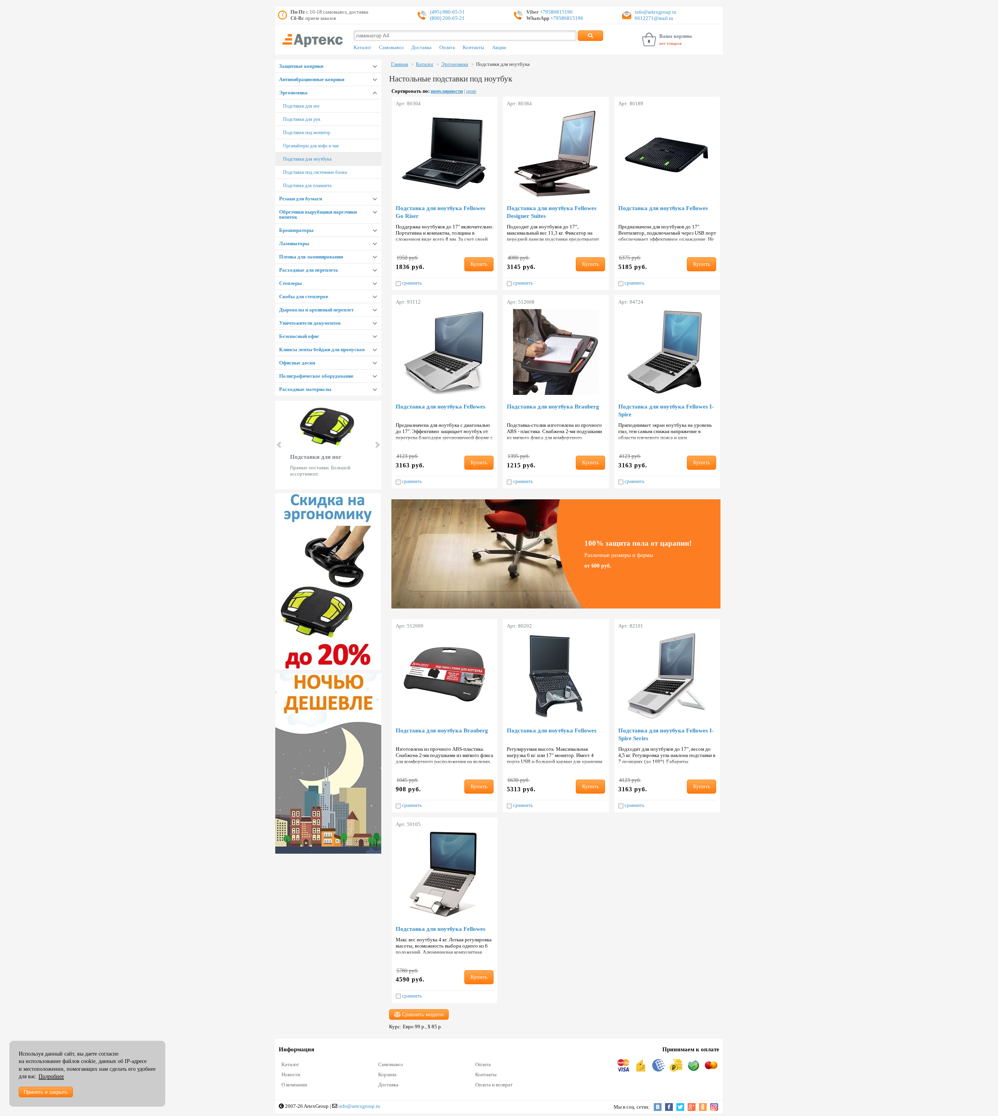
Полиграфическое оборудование (316, 376)
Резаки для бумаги (300, 199)
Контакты (473, 47)
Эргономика (293, 93)
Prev (279, 445)
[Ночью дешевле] (328, 764)
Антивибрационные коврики (311, 79)
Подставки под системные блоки (315, 172)
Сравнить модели (422, 1014)
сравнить (411, 283)
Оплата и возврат (494, 1085)
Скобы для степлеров (303, 296)
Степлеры (290, 283)
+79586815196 (556, 12)
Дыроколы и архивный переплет (316, 310)
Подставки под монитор (306, 132)
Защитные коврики (301, 66)
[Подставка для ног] (328, 581)
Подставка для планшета (307, 185)
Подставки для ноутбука (307, 159)
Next (377, 445)
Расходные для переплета (308, 270)
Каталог (362, 47)
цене (471, 91)
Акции (499, 47)
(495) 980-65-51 (447, 12)
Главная (399, 64)
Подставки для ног (301, 106)
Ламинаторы (294, 243)
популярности (447, 91)
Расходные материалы (305, 389)
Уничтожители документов (310, 323)
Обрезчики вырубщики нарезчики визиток (318, 214)
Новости (290, 1074)
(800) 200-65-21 (447, 18)
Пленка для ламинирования (311, 257)
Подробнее (51, 1076)
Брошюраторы (296, 230)
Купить (479, 264)
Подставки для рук (301, 119)
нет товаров (670, 43)
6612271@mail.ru (654, 18)
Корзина (387, 1074)
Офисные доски (297, 363)
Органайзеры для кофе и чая (311, 146)
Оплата (447, 47)
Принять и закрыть (46, 1092)
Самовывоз (391, 47)
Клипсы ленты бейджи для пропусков (322, 349)
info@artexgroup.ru (655, 12)
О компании (294, 1085)
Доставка (421, 47)
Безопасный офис (299, 336)
